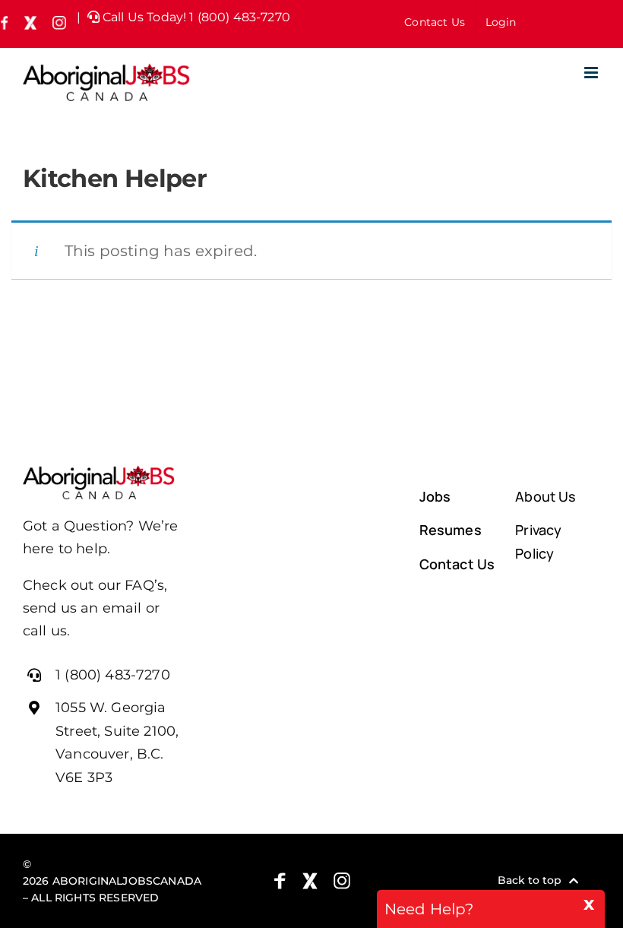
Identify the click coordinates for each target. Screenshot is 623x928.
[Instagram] (342, 881)
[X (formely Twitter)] (310, 881)
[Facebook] (279, 881)
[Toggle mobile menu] (592, 73)
